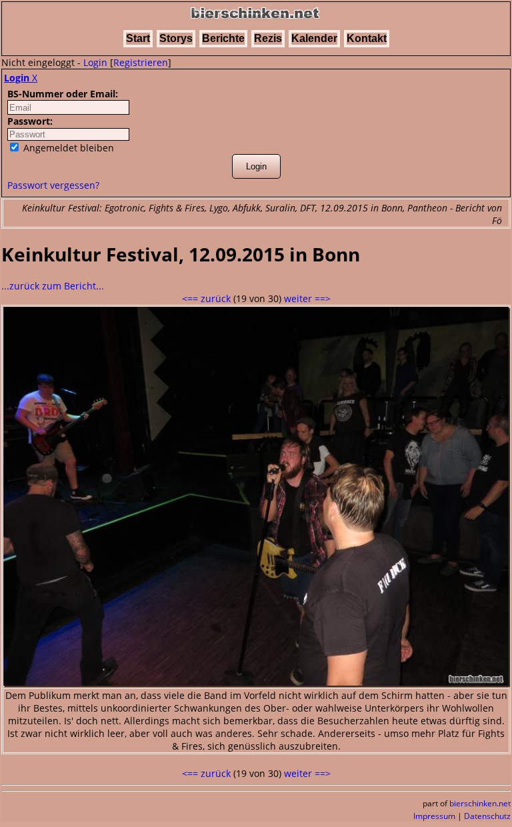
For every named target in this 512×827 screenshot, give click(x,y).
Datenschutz (487, 816)
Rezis (268, 38)
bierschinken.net (480, 803)
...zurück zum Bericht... (52, 285)
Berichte (223, 38)
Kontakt (367, 38)
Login (95, 62)
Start (138, 38)
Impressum (434, 816)
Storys (176, 38)
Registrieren (140, 62)
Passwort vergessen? (53, 185)
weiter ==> (307, 298)
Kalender (314, 38)
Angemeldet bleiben (67, 147)
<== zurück (206, 298)
